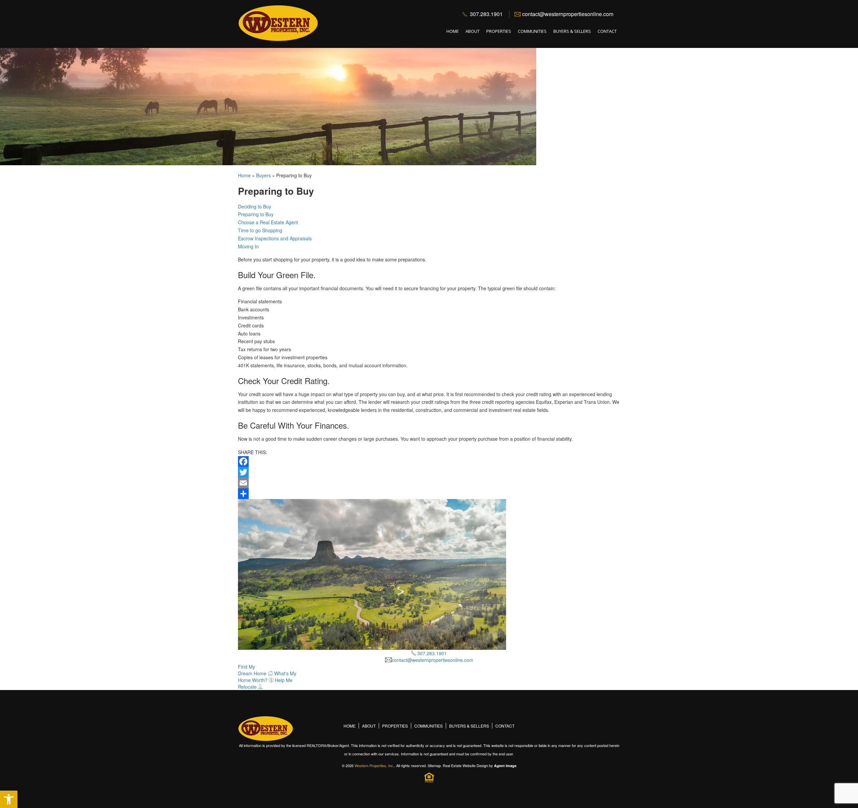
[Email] (429, 483)
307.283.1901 (486, 14)
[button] (8, 799)
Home (452, 31)
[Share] (429, 493)
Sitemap (434, 765)
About (473, 31)
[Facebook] (429, 461)
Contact (607, 31)
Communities (532, 31)
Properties (498, 31)
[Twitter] (429, 472)
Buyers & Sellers (572, 31)
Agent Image (505, 765)
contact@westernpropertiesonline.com (567, 14)
